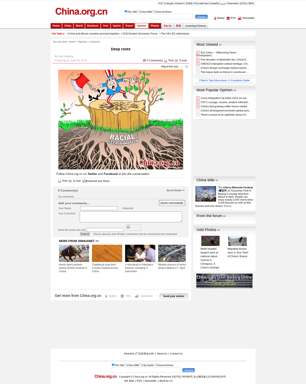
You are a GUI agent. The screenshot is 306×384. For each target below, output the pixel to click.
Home (71, 41)
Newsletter (147, 296)
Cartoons (95, 41)
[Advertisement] (120, 281)
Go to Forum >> (176, 190)
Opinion (82, 41)
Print (171, 60)
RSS (128, 296)
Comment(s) (156, 60)
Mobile (113, 296)
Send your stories (173, 296)
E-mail (183, 60)
